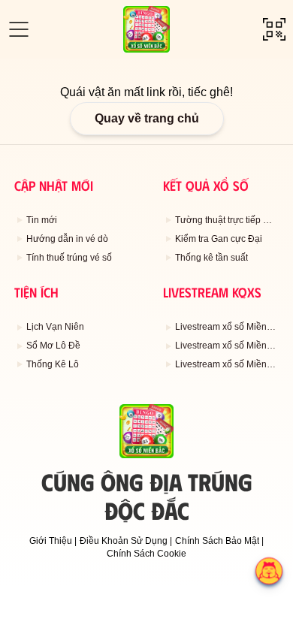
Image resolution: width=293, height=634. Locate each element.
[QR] (274, 29)
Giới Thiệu (50, 541)
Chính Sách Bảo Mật (217, 541)
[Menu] (19, 29)
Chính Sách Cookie (146, 553)
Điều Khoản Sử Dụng (124, 541)
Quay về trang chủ (147, 118)
